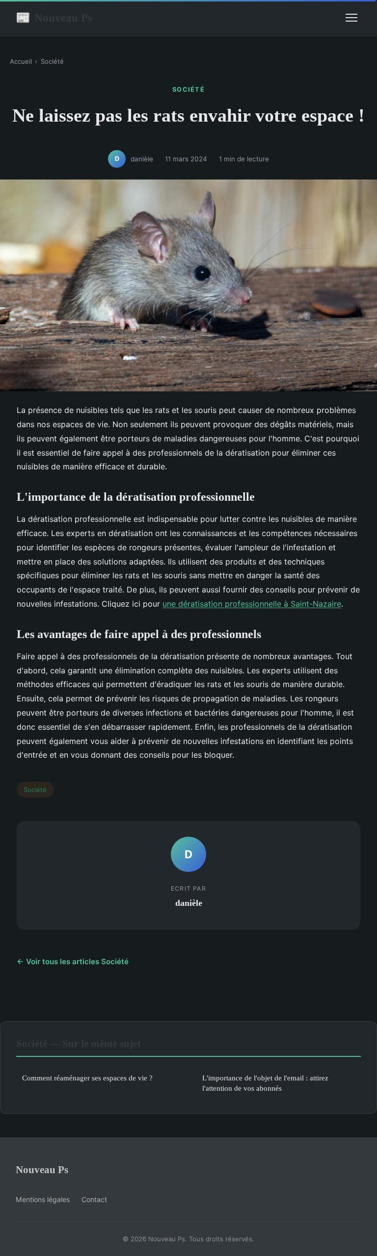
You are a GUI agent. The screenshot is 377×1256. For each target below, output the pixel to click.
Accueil (21, 61)
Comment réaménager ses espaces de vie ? (87, 1078)
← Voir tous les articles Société (73, 961)
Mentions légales (43, 1199)
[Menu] (351, 18)
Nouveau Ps (54, 17)
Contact (94, 1199)
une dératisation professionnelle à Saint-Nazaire (251, 604)
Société (52, 61)
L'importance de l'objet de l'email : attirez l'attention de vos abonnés (265, 1083)
